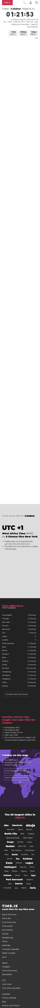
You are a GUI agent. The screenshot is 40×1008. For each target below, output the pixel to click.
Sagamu (29, 879)
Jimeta (9, 859)
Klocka (5, 934)
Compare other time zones (16, 694)
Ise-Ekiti (24, 854)
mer (36, 38)
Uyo (16, 888)
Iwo (32, 854)
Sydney (5, 686)
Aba (6, 825)
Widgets (6, 967)
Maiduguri (10, 867)
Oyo (33, 875)
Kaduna (27, 858)
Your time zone (9, 922)
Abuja (30, 825)
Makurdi (23, 867)
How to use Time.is (10, 1005)
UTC (4, 633)
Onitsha (7, 875)
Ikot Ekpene (16, 850)
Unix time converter (11, 988)
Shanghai (6, 675)
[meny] (36, 3)
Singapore (6, 679)
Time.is (7, 3)
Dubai (4, 665)
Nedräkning (7, 938)
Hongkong (6, 672)
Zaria (33, 888)
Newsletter (7, 974)
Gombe (20, 842)
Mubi (6, 871)
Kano (9, 862)
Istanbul (5, 654)
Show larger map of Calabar (16, 771)
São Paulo (6, 629)
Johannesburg (8, 643)
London (5, 640)
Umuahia (7, 888)
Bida (22, 834)
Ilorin (15, 854)
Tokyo (33, 33)
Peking (23, 33)
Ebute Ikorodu (12, 838)
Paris (13, 33)
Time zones (7, 926)
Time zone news (9, 970)
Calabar (31, 834)
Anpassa (6, 994)
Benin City (11, 833)
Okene (24, 871)
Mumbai (5, 668)
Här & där (6, 918)
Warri (23, 888)
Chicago (5, 619)
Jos (17, 858)
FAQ (4, 1002)
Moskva (5, 661)
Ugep (28, 884)
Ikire (6, 850)
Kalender (6, 945)
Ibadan (10, 846)
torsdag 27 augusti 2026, (24, 20)
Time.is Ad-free (9, 998)
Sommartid (7, 930)
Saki (10, 884)
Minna (32, 867)
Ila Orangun (30, 850)
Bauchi (29, 829)
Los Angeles (7, 615)
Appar (5, 963)
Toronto (5, 626)
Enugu (10, 842)
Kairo (4, 658)
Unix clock (7, 984)
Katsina (19, 863)
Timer (4, 941)
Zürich (4, 651)
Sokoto (19, 883)
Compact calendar (10, 949)
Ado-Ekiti (10, 829)
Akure (20, 829)
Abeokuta (17, 825)
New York (6, 622)
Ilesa (6, 854)
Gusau (29, 842)
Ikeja (31, 846)
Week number (8, 953)
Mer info (30, 22)
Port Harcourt (14, 879)
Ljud (4, 957)
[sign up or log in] (30, 3)
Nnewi (14, 871)
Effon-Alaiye (28, 838)
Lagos (4, 636)
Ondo (32, 871)
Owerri (17, 875)
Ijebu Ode (22, 846)
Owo (26, 875)
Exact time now (9, 914)
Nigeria (20, 817)
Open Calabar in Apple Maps (16, 778)
